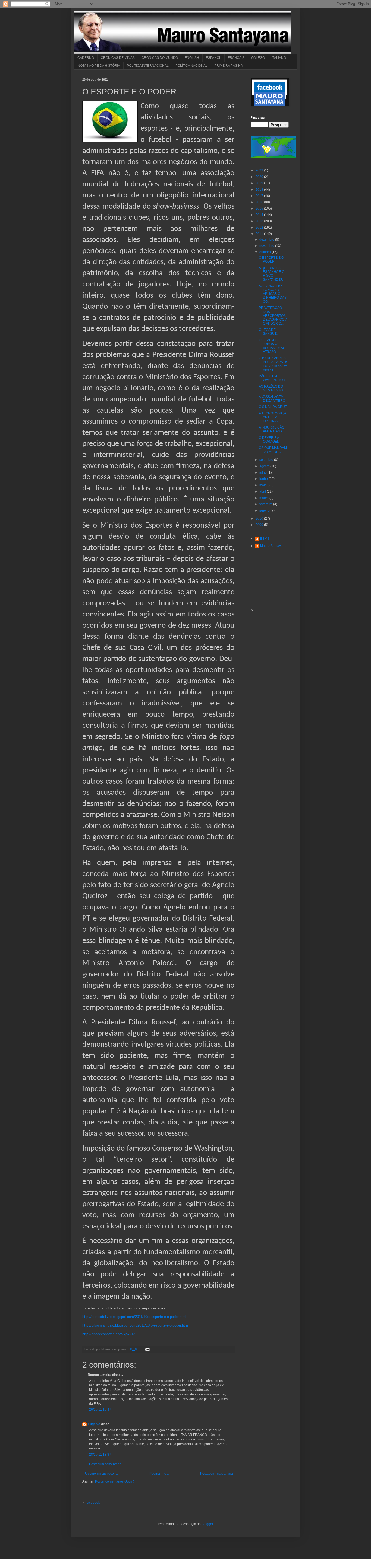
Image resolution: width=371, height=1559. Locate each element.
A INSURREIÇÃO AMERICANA (271, 429)
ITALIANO (279, 58)
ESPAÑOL (213, 58)
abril (263, 491)
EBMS (264, 539)
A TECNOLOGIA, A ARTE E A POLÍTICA (272, 417)
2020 (260, 177)
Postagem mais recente (101, 1473)
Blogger (207, 1524)
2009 (260, 525)
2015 (260, 208)
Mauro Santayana (273, 546)
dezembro (267, 239)
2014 (260, 215)
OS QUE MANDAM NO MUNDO (273, 449)
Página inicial (159, 1473)
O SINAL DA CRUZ (273, 407)
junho (264, 479)
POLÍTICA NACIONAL (191, 66)
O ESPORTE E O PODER (271, 259)
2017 (260, 196)
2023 (260, 170)
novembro (267, 246)
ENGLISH (192, 58)
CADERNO (85, 58)
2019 (260, 183)
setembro (266, 460)
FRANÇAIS (236, 58)
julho (263, 472)
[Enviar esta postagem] (146, 1349)
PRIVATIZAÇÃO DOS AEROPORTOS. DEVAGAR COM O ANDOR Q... (273, 315)
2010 (260, 518)
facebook (93, 1502)
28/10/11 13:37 (100, 1454)
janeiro (265, 510)
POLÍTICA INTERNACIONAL (148, 66)
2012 (260, 227)
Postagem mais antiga (216, 1473)
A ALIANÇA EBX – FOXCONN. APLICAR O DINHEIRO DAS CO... (273, 294)
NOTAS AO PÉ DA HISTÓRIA (99, 66)
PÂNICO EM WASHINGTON (272, 378)
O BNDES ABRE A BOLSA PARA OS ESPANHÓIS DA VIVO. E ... (273, 364)
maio (263, 485)
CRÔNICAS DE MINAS (118, 58)
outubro (265, 252)
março (264, 498)
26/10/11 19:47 (100, 1409)
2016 (260, 202)
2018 (260, 189)
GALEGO (258, 58)
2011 (260, 234)
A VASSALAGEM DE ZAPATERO (272, 398)
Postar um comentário (105, 1464)
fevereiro (266, 504)
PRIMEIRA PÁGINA (228, 66)
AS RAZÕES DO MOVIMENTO (271, 388)
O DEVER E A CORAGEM (269, 439)
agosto (264, 466)
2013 (260, 221)
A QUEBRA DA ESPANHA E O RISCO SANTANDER (271, 274)
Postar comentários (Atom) (114, 1481)
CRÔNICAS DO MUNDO (160, 58)
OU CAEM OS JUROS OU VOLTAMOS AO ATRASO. (272, 346)
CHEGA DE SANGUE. (268, 332)
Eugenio (94, 1424)
